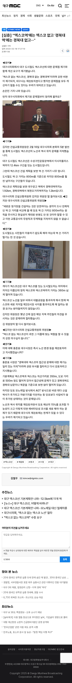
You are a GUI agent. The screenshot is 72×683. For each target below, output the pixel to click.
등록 (65, 559)
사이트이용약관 (24, 649)
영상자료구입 (39, 649)
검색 (59, 6)
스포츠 (49, 15)
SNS (38, 5)
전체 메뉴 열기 (67, 6)
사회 (29, 15)
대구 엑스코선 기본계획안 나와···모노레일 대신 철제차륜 (35, 508)
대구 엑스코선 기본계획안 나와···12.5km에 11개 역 (33, 498)
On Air (50, 5)
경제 (22, 15)
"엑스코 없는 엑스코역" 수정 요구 (23, 517)
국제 (57, 15)
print (67, 50)
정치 (15, 15)
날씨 (64, 15)
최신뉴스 (6, 15)
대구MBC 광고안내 (56, 649)
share (62, 50)
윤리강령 (11, 649)
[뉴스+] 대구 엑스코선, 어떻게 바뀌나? (26, 503)
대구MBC (11, 5)
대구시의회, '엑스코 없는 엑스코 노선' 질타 (28, 513)
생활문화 (38, 15)
